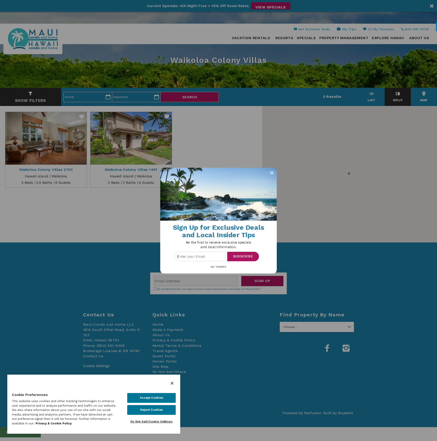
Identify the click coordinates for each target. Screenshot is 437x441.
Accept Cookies (151, 397)
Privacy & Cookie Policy (54, 423)
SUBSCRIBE (243, 256)
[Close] (172, 383)
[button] (218, 244)
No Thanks (218, 266)
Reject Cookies (151, 409)
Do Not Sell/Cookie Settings (151, 421)
